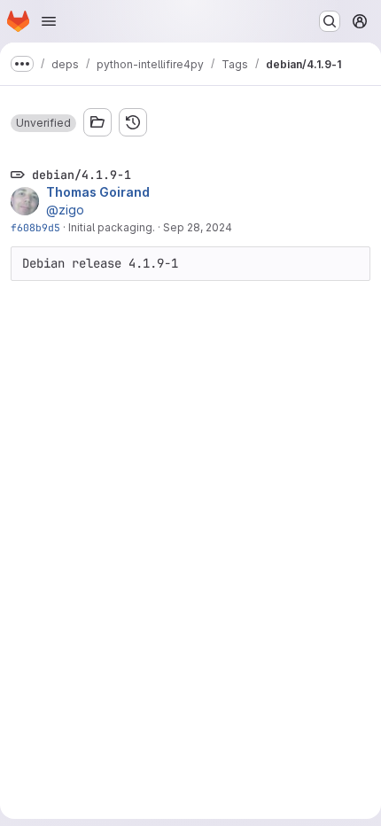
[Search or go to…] (329, 21)
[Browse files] (97, 122)
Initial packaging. (111, 227)
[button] (43, 123)
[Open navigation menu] (49, 21)
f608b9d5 (35, 227)
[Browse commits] (133, 122)
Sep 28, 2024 (197, 227)
